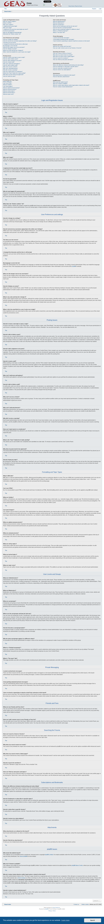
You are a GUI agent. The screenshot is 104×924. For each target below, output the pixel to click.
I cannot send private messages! (61, 37)
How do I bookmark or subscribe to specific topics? (65, 66)
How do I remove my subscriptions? (62, 69)
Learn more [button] (65, 920)
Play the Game (78, 6)
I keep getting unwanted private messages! (63, 39)
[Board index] (15, 4)
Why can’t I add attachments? (10, 68)
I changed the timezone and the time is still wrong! (15, 44)
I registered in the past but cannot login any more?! (15, 29)
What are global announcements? (11, 87)
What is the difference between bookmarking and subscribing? (68, 65)
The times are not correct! (9, 42)
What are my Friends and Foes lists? (62, 46)
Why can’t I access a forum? (10, 66)
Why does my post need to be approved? (13, 74)
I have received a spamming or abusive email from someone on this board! (71, 41)
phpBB (74, 266)
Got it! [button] (92, 920)
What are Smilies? (7, 84)
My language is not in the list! (10, 45)
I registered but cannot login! (10, 26)
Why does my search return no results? (63, 54)
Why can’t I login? (7, 27)
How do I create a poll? (8, 62)
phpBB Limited (49, 854)
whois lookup (21, 878)
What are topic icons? (8, 94)
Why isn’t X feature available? (60, 83)
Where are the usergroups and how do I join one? (65, 26)
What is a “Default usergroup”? (60, 30)
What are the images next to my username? (14, 47)
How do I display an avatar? (10, 48)
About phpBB (23, 856)
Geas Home (71, 6)
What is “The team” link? (59, 32)
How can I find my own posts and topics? (63, 59)
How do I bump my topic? (9, 76)
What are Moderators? (58, 23)
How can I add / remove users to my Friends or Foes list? (67, 48)
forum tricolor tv (56, 907)
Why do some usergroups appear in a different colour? (66, 29)
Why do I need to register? (9, 21)
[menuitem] (5, 8)
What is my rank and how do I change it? (13, 50)
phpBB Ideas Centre (77, 865)
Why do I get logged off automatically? (12, 32)
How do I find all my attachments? (61, 76)
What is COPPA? (7, 23)
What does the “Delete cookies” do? (12, 34)
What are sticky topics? (9, 91)
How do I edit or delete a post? (10, 58)
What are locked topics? (9, 92)
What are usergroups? (58, 24)
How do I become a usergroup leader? (62, 27)
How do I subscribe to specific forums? (62, 68)
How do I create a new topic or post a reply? (14, 57)
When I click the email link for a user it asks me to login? (17, 52)
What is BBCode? (7, 81)
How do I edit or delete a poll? (10, 65)
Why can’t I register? (8, 24)
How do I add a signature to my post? (12, 60)
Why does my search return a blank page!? (63, 56)
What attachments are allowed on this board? (64, 75)
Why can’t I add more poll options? (11, 63)
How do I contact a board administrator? (63, 86)
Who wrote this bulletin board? (60, 82)
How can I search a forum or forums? (62, 53)
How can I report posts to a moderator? (13, 71)
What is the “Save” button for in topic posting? (14, 73)
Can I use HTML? (7, 83)
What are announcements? (9, 89)
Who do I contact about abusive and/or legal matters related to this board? (71, 85)
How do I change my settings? (10, 39)
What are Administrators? (59, 21)
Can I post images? (8, 86)
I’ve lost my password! (8, 30)
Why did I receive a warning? (10, 69)
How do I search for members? (60, 58)
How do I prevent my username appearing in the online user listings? (20, 41)
